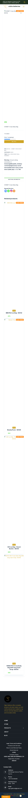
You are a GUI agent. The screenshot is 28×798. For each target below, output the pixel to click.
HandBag (6, 155)
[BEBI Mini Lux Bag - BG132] (14, 255)
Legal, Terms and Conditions (14, 743)
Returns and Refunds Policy (14, 748)
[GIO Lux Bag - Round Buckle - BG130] (14, 489)
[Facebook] (5, 191)
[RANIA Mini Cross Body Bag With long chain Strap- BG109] (14, 608)
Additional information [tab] (14, 179)
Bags (12, 152)
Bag (9, 154)
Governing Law (14, 750)
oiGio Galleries (14, 6)
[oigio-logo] (5, 6)
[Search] (24, 2)
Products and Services (14, 745)
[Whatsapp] (8, 191)
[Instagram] (11, 191)
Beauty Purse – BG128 (14, 430)
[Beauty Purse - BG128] (14, 372)
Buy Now (14, 141)
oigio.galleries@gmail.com (15, 788)
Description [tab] (14, 176)
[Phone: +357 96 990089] (5, 778)
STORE (6, 724)
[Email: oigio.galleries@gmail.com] (5, 787)
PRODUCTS (14, 728)
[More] (14, 191)
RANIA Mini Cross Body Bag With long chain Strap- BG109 (14, 667)
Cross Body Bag (14, 154)
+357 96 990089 (12, 778)
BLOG (5, 735)
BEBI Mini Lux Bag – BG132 (14, 313)
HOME (6, 720)
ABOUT (6, 732)
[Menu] (23, 6)
